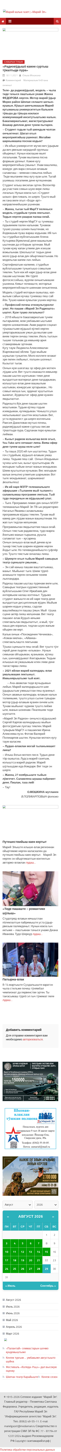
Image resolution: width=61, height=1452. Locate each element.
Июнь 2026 (13, 1313)
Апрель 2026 (14, 1327)
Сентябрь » (48, 1286)
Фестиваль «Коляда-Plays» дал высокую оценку (31, 1369)
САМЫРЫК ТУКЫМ (13, 61)
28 (38, 1269)
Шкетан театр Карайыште (22, 1377)
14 (38, 1252)
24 (6, 1269)
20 (30, 1260)
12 (22, 1252)
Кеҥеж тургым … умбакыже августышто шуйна (30, 1359)
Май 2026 (12, 1320)
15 (46, 1252)
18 (14, 1260)
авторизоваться (33, 1039)
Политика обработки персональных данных (27, 1450)
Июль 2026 (13, 1306)
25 (14, 1269)
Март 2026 (12, 1333)
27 (30, 1269)
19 (22, 1260)
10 (6, 1252)
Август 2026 (30, 1216)
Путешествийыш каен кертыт (25, 841)
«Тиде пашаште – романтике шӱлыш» (24, 910)
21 (38, 1260)
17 (6, 1260)
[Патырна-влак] (30, 960)
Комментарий (13, 80)
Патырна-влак (13, 979)
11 (14, 1252)
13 (30, 1252)
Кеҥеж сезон (49, 1377)
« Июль (10, 1286)
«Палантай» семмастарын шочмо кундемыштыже (27, 1350)
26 (22, 1269)
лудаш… (30, 862)
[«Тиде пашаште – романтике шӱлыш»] (30, 888)
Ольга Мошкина (31, 75)
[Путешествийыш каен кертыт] (30, 822)
